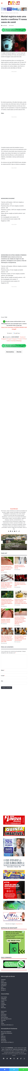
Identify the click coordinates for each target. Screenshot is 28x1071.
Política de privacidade (18, 1049)
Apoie (25, 1049)
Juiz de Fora (4, 1000)
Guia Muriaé (4, 25)
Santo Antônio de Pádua (6, 1042)
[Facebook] (11, 531)
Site (2, 681)
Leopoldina (3, 1004)
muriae (19, 352)
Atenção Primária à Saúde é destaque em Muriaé (20, 566)
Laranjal (2, 1003)
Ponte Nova (3, 1014)
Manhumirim (4, 1011)
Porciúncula (3, 1040)
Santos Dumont (4, 1017)
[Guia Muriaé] (14, 3)
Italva (2, 1034)
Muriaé (2, 990)
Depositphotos (19, 923)
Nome (3, 670)
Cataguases (3, 998)
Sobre (3, 1049)
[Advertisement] (14, 87)
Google (9, 339)
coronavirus (10, 352)
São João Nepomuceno (6, 1018)
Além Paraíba (4, 997)
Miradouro (3, 988)
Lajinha (2, 1001)
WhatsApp (19, 340)
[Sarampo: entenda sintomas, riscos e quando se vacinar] (7, 613)
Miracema (3, 1037)
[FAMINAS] (14, 9)
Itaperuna (3, 1036)
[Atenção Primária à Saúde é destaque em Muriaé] (21, 560)
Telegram (14, 339)
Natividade (3, 1039)
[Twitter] (13, 531)
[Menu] (2, 3)
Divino (2, 981)
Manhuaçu (3, 1007)
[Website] (9, 531)
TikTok (24, 339)
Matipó (2, 1012)
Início (3, 12)
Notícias (7, 12)
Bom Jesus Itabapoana (6, 1031)
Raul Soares (3, 1015)
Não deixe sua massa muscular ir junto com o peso (20, 584)
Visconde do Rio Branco (6, 1024)
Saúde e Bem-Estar (14, 12)
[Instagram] (17, 531)
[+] (5, 990)
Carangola (3, 979)
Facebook (22, 337)
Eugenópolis (4, 984)
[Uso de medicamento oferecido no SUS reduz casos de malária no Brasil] (7, 561)
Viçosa (2, 1023)
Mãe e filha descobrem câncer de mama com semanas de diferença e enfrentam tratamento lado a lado (7, 638)
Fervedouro (3, 985)
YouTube (13, 340)
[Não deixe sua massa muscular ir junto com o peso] (21, 577)
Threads (20, 339)
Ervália (2, 1006)
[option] (14, 542)
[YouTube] (15, 531)
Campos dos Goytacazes (6, 1033)
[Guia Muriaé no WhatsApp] (14, 30)
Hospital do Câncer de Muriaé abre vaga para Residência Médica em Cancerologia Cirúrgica (13, 546)
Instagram (3, 339)
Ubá (2, 1021)
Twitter (8, 340)
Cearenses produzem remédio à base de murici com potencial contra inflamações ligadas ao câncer (7, 602)
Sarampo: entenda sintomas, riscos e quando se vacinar (5, 621)
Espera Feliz (3, 982)
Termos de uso (8, 1049)
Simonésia (3, 1020)
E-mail (3, 675)
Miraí (2, 987)
